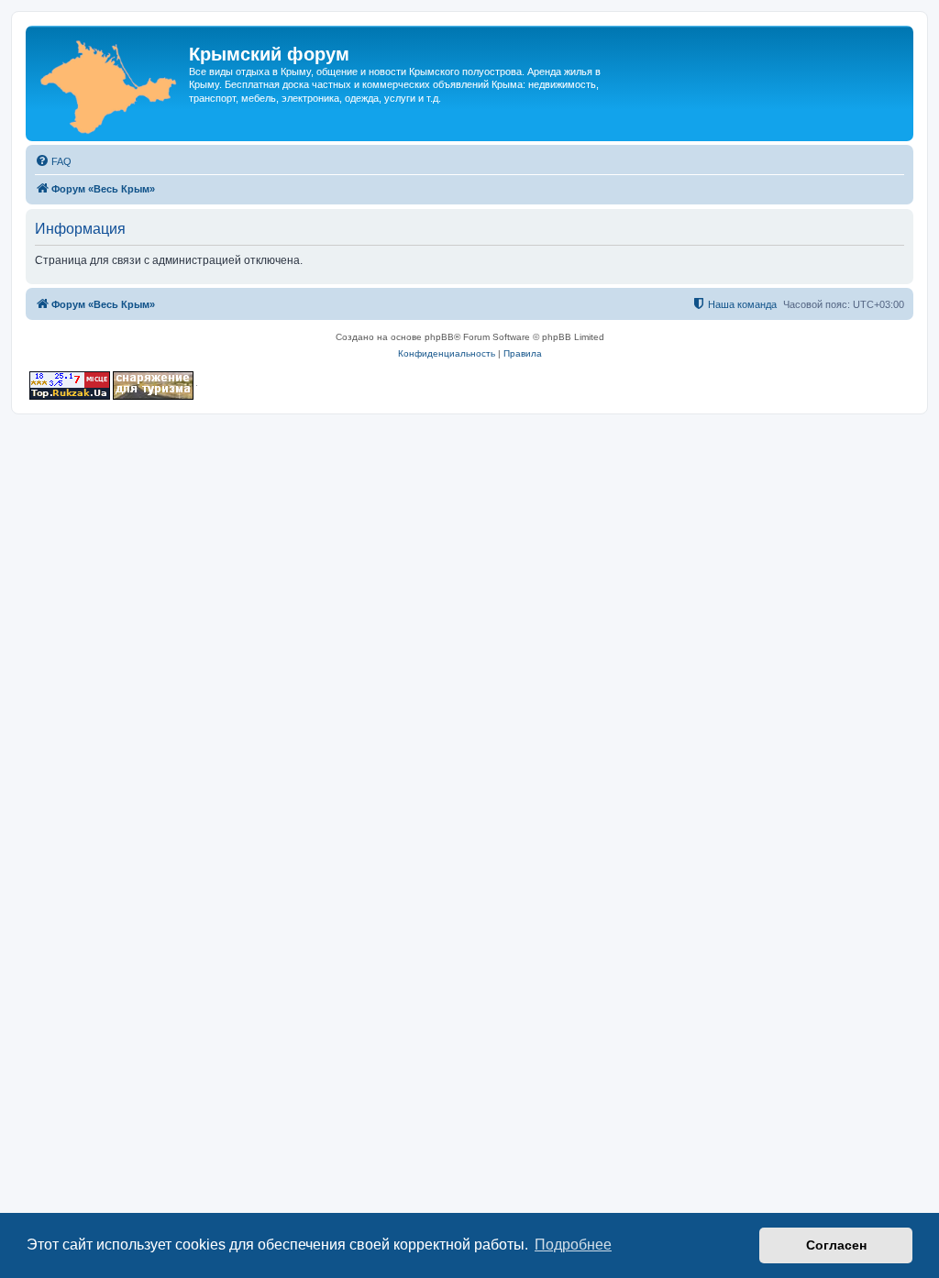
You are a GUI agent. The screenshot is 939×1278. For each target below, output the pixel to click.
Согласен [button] (836, 1245)
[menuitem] (53, 161)
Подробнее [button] (573, 1244)
